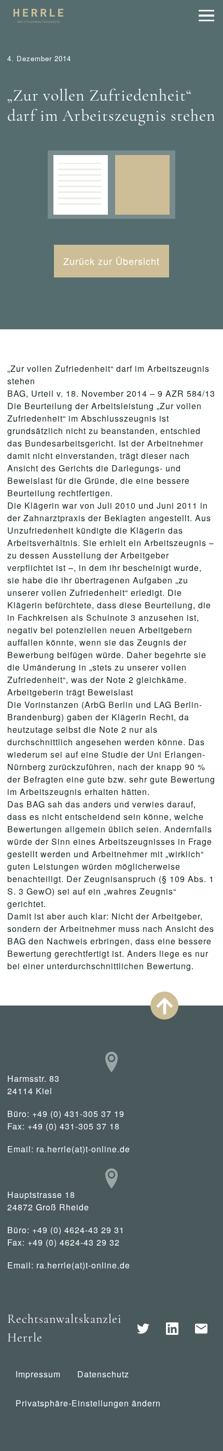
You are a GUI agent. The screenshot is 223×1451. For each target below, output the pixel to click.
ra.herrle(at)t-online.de (83, 1149)
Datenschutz (103, 1374)
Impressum (38, 1374)
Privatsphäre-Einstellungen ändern (88, 1403)
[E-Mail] (201, 1328)
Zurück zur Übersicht (111, 261)
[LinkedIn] (172, 1328)
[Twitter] (143, 1328)
